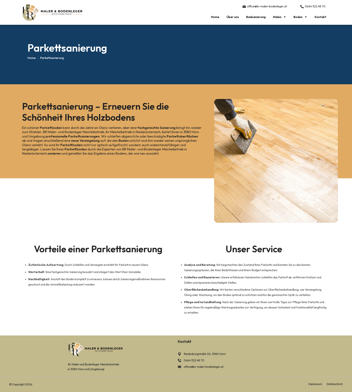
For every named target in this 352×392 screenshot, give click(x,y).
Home (215, 17)
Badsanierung (256, 17)
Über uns (233, 17)
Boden (298, 17)
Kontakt (320, 17)
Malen (277, 17)
